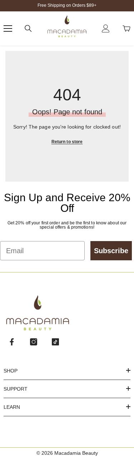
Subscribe (111, 251)
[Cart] (126, 28)
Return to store (67, 141)
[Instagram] (33, 342)
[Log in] (106, 28)
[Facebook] (12, 342)
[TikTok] (55, 342)
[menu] (8, 28)
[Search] (28, 28)
